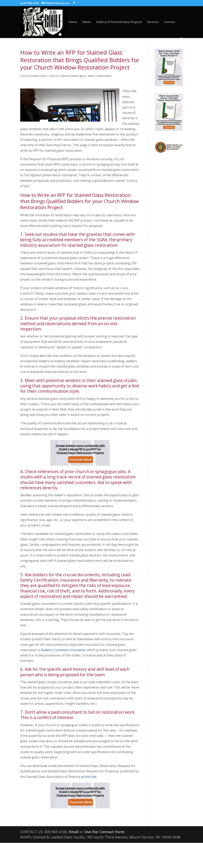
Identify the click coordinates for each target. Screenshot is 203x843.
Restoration (104, 76)
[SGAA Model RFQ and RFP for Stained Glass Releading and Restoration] (80, 453)
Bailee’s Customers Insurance (63, 650)
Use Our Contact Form (104, 831)
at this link (89, 776)
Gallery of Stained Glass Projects (119, 22)
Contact (169, 22)
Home (73, 22)
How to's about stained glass (67, 76)
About (86, 22)
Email (74, 831)
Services (153, 22)
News (91, 76)
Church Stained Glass (33, 76)
